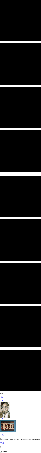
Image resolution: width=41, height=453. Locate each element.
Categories (2, 395)
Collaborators (2, 435)
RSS (0, 440)
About (2, 397)
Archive (2, 396)
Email (2, 450)
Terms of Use (2, 443)
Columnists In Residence (2, 400)
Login (1, 444)
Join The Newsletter (2, 442)
